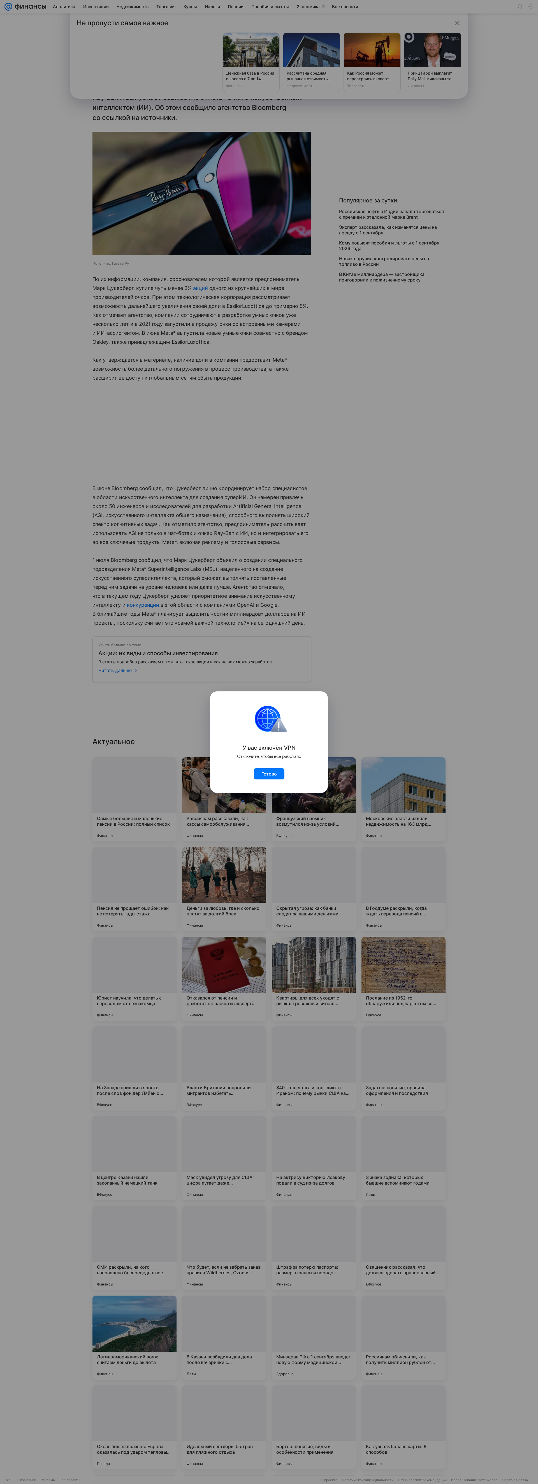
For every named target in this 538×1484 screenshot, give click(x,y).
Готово (269, 774)
